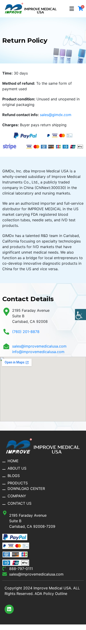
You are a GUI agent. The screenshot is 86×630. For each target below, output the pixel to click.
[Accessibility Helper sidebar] (80, 314)
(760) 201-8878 (25, 331)
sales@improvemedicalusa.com (39, 346)
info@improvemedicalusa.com (38, 351)
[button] (71, 8)
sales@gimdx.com (55, 114)
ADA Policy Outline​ (51, 593)
